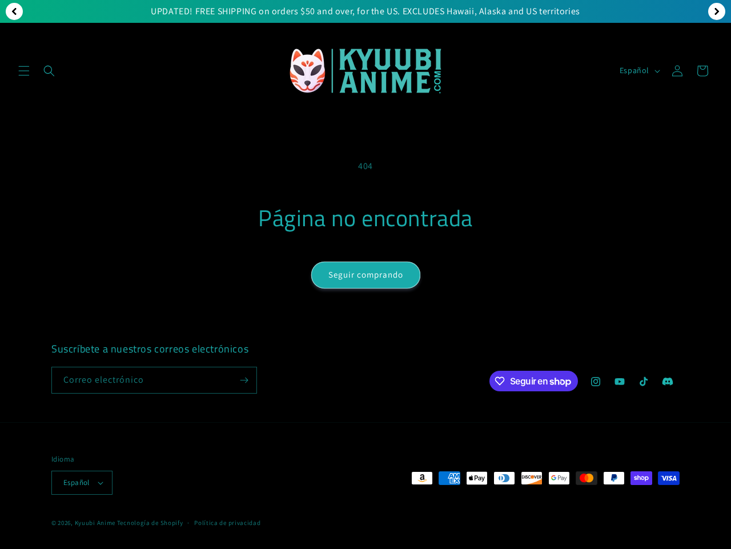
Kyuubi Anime (95, 523)
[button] (24, 70)
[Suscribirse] (243, 380)
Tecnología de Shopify (150, 523)
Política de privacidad (227, 523)
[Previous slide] (14, 11)
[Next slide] (716, 11)
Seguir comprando (365, 274)
